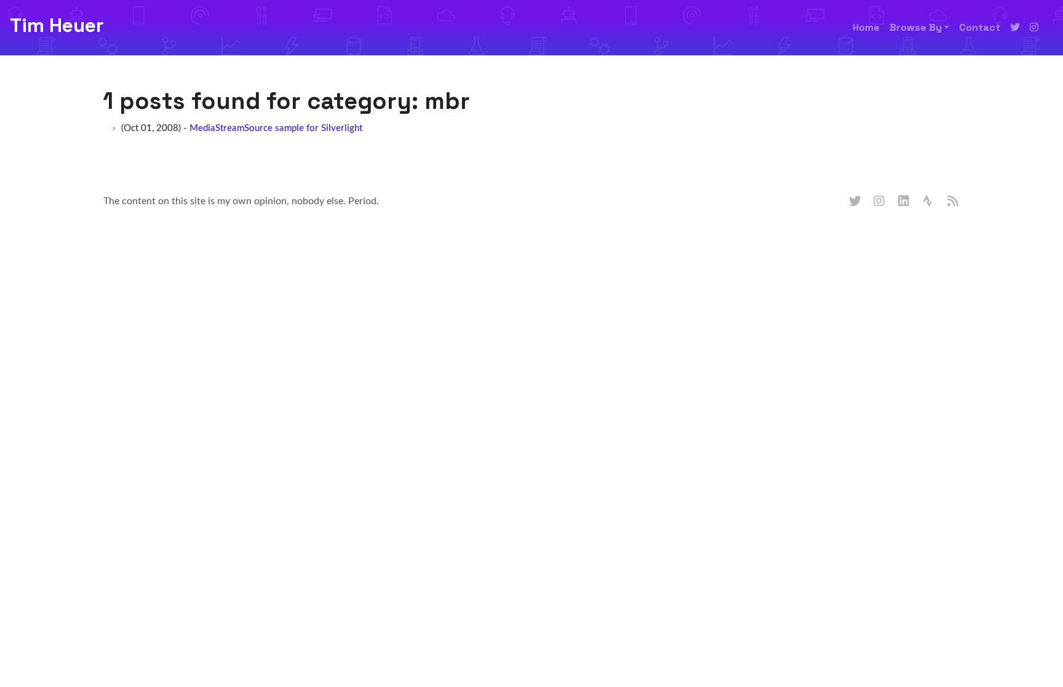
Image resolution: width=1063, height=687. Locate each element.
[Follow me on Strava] (929, 202)
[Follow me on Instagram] (1034, 28)
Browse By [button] (916, 27)
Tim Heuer (56, 25)
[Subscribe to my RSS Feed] (953, 202)
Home (866, 27)
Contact (979, 27)
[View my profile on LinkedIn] (904, 202)
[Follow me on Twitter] (1015, 28)
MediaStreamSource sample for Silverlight (275, 128)
